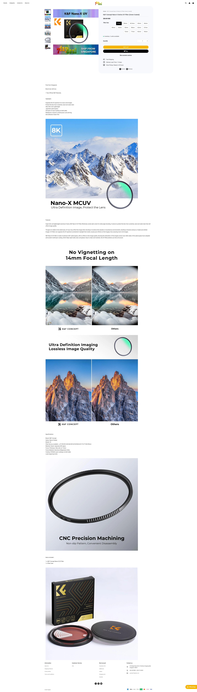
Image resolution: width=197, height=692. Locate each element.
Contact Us (19, 3)
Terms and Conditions (49, 674)
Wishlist (101, 677)
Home (104, 11)
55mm (126, 27)
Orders (100, 671)
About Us (27, 3)
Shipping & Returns (49, 668)
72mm (126, 31)
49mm (113, 27)
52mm (120, 27)
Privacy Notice (48, 671)
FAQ (73, 666)
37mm (119, 23)
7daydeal (48, 689)
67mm (146, 27)
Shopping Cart (102, 674)
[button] (185, 3)
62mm (139, 27)
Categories (12, 3)
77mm (133, 31)
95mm (146, 31)
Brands (5, 3)
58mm (133, 27)
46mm (146, 23)
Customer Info (102, 666)
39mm (125, 23)
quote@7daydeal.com (134, 673)
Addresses (101, 668)
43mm (139, 23)
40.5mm (132, 23)
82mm (139, 31)
